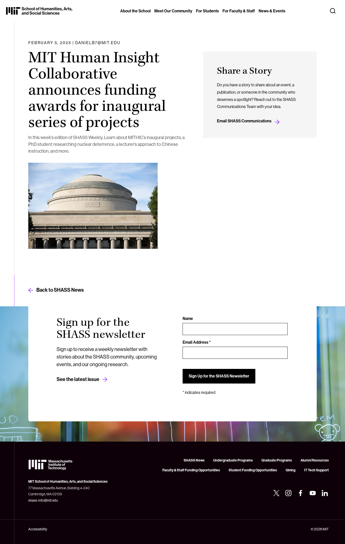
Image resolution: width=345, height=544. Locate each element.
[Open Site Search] (333, 11)
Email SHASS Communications (244, 121)
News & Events (272, 11)
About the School (135, 11)
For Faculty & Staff (239, 11)
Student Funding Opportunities (253, 470)
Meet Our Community (173, 11)
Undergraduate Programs (233, 460)
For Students (207, 11)
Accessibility (37, 529)
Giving (290, 470)
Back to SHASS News (60, 290)
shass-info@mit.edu (43, 500)
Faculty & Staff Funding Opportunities (191, 470)
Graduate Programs (276, 460)
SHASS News (194, 460)
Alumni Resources (315, 460)
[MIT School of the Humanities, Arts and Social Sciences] (39, 11)
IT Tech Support (316, 470)
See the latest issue (78, 379)
